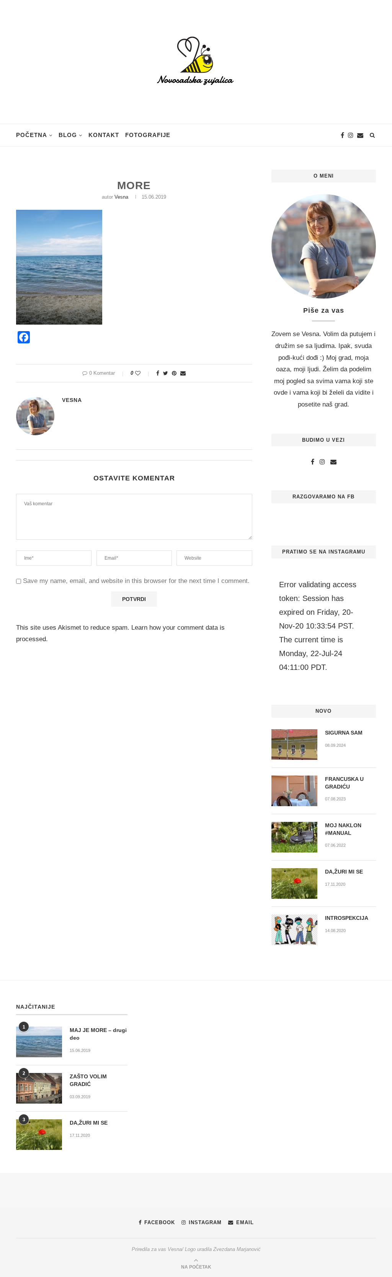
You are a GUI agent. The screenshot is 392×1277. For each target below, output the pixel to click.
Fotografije (147, 135)
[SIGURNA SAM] (294, 744)
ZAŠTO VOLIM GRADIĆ (88, 1080)
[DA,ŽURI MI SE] (294, 883)
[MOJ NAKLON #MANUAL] (294, 837)
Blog (68, 135)
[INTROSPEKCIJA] (294, 929)
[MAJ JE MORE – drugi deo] (39, 1042)
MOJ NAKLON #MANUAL (343, 829)
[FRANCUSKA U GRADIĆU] (294, 791)
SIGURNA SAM (344, 733)
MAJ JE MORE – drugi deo (98, 1034)
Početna (31, 135)
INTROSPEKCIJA (346, 918)
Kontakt (103, 135)
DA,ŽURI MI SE (344, 872)
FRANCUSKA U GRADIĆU (344, 783)
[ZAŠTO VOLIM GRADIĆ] (39, 1088)
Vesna (121, 197)
